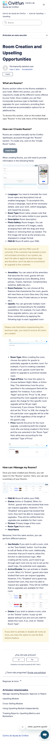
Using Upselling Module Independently (21, 708)
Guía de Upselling (36, 13)
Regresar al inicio (11, 681)
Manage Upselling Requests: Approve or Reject (24, 694)
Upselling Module (11, 698)
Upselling (6, 16)
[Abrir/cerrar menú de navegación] (44, 5)
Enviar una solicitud (37, 672)
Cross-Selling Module (13, 703)
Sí (18, 660)
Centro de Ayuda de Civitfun (14, 13)
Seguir (7, 74)
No (32, 660)
